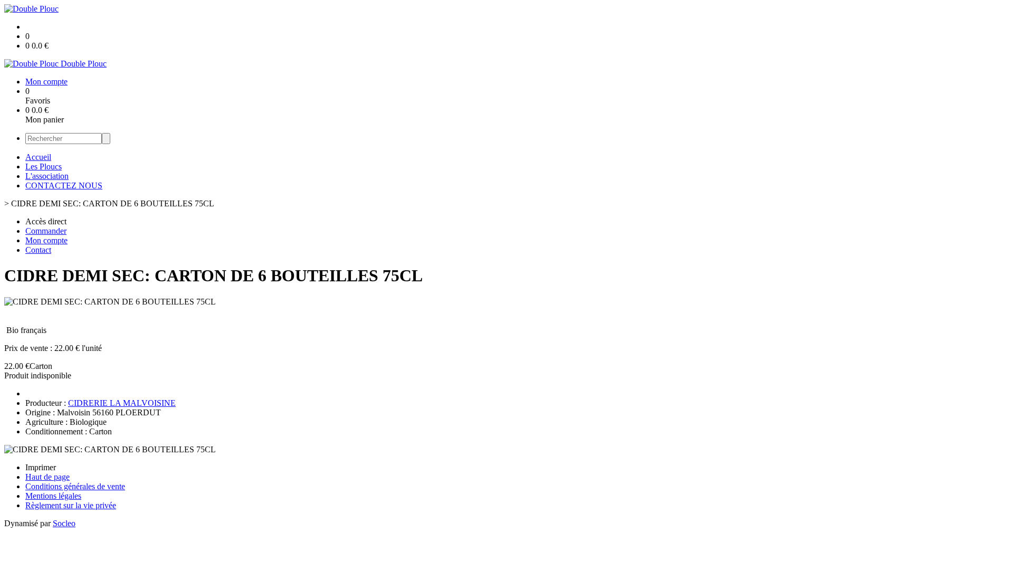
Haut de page (47, 476)
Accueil (38, 157)
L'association (47, 176)
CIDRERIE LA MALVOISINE (122, 402)
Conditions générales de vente (75, 486)
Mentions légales (53, 495)
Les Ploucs (43, 166)
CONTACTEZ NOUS (63, 185)
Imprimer (40, 467)
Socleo (64, 523)
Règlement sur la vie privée (70, 505)
